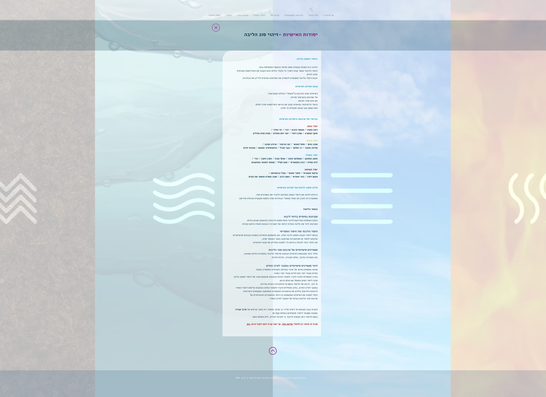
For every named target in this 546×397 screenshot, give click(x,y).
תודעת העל (287, 324)
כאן (248, 324)
